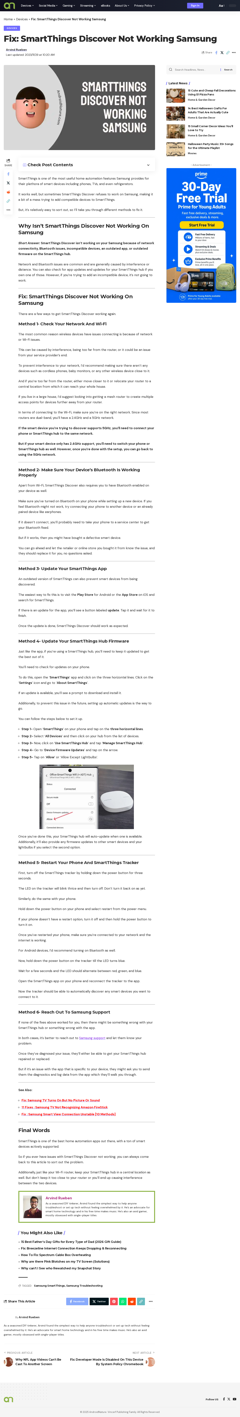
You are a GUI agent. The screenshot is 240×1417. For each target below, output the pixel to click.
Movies (192, 153)
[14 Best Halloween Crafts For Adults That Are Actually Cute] (175, 114)
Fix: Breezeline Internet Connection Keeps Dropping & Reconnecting (74, 1248)
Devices (22, 19)
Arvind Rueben (16, 50)
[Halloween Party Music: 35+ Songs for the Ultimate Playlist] (175, 149)
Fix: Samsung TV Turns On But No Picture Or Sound (61, 1100)
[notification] (208, 5)
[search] (214, 6)
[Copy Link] (227, 53)
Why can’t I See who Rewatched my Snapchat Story (61, 1268)
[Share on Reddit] (8, 191)
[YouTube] (234, 1399)
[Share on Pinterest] (114, 1301)
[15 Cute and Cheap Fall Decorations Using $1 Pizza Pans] (175, 96)
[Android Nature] (9, 5)
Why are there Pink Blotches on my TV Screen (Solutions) (65, 1261)
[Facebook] (224, 1399)
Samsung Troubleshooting (84, 1285)
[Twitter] (228, 1399)
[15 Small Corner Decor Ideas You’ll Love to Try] (175, 131)
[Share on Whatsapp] (123, 1301)
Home (8, 19)
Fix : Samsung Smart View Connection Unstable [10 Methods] (69, 1114)
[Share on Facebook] (216, 53)
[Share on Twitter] (222, 53)
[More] (233, 53)
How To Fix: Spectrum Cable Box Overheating (56, 1255)
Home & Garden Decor (201, 99)
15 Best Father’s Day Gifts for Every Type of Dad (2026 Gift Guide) (71, 1242)
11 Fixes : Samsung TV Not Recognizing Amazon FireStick (65, 1107)
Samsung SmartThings (49, 1285)
